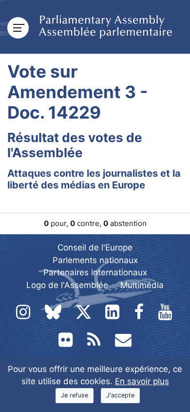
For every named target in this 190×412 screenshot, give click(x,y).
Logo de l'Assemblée (67, 285)
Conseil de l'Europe (95, 247)
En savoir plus (142, 381)
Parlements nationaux (95, 260)
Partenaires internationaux (95, 272)
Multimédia (142, 285)
